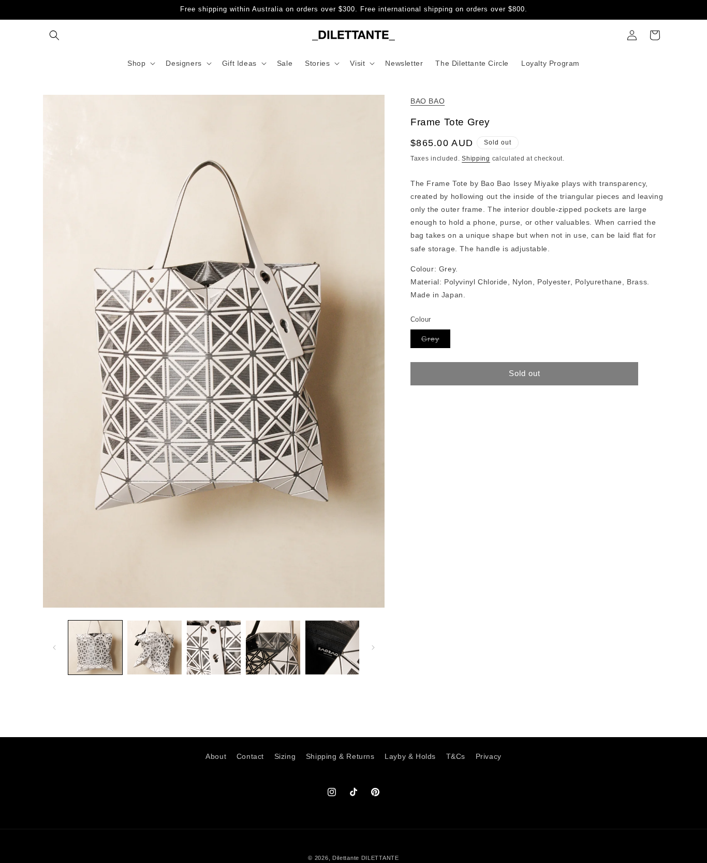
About (215, 756)
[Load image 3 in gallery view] (214, 647)
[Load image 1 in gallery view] (95, 647)
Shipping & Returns (340, 756)
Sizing (285, 756)
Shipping (476, 158)
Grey (435, 341)
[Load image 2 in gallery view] (154, 647)
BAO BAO (427, 101)
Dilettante (345, 858)
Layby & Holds (410, 756)
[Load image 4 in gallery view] (273, 647)
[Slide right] (373, 647)
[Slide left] (54, 647)
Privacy (489, 756)
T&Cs (455, 756)
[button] (54, 35)
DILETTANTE (380, 858)
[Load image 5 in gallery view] (332, 647)
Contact (250, 756)
